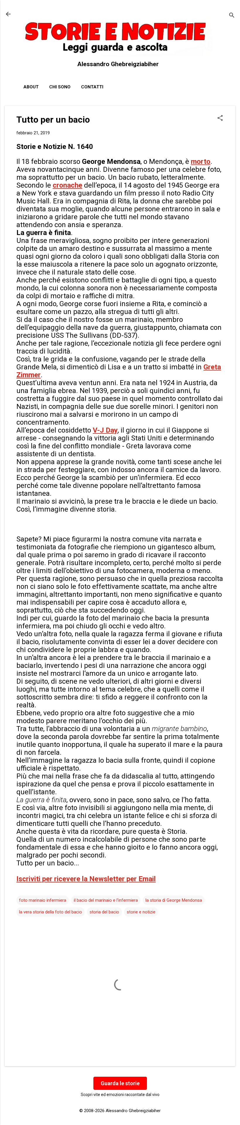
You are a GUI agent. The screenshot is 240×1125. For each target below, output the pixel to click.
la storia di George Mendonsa (173, 900)
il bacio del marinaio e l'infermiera (106, 900)
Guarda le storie (120, 1083)
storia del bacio (104, 912)
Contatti (92, 87)
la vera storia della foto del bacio (50, 912)
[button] (220, 118)
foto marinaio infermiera (42, 900)
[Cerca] (231, 16)
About (31, 87)
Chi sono (60, 87)
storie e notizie (141, 912)
